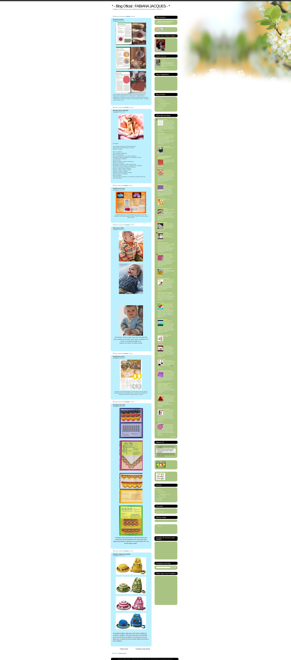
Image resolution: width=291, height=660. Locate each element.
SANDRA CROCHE (162, 222)
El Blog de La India (162, 242)
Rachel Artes (161, 345)
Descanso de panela (118, 19)
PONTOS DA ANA (162, 184)
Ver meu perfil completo (161, 68)
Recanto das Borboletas (164, 409)
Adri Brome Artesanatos (164, 146)
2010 (159, 108)
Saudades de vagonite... (163, 385)
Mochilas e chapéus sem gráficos (121, 554)
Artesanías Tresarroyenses (164, 370)
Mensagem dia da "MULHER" (120, 110)
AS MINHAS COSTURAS (164, 278)
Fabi (164, 60)
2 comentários (125, 185)
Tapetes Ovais (167, 160)
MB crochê (160, 423)
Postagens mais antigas (143, 649)
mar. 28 (162, 101)
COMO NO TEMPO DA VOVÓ (165, 268)
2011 (159, 98)
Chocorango (161, 302)
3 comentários (128, 16)
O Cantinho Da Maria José (164, 335)
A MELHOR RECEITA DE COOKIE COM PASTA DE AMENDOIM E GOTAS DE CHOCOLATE (169, 306)
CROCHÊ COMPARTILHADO (165, 254)
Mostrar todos (173, 436)
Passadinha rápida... (162, 293)
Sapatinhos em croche (119, 188)
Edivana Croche (162, 198)
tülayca (159, 168)
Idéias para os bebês (118, 228)
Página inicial (124, 649)
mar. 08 (162, 105)
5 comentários (127, 224)
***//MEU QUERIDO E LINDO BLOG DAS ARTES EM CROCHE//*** (165, 157)
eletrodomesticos (160, 511)
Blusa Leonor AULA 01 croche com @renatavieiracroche (168, 235)
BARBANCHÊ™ (162, 133)
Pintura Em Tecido (162, 119)
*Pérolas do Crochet (163, 232)
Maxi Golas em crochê (169, 147)
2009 (159, 109)
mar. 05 (162, 106)
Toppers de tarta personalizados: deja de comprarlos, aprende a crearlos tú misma (166, 136)
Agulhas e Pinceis (162, 208)
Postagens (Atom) (122, 653)
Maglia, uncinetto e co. (164, 395)
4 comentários (126, 107)
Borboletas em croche (119, 356)
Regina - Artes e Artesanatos (165, 292)
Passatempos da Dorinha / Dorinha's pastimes (164, 384)
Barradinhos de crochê (119, 404)
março (160, 100)
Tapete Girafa (167, 199)
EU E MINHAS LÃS (162, 319)
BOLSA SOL (166, 269)
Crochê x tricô (161, 359)
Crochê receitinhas (168, 360)
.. (156, 530)
